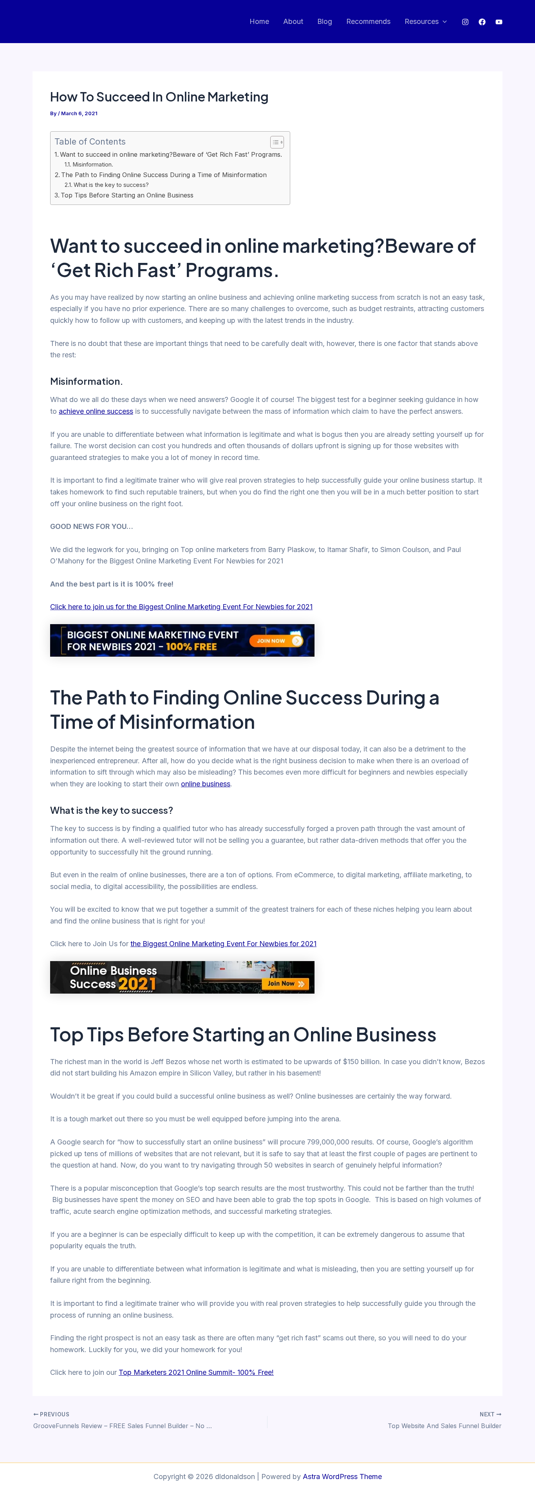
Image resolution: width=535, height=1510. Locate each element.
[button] (443, 21)
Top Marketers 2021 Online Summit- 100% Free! (196, 1372)
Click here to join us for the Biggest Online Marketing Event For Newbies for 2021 (181, 607)
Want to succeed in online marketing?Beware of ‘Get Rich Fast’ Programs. (171, 154)
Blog (324, 21)
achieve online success (96, 411)
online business (205, 784)
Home (259, 21)
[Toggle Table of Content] (273, 142)
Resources (422, 21)
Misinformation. (92, 164)
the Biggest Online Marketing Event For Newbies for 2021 (223, 944)
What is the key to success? (111, 184)
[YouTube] (498, 21)
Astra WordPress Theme (342, 1476)
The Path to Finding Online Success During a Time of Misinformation (164, 175)
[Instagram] (465, 21)
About (293, 21)
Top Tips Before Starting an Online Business (127, 195)
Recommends (368, 21)
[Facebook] (482, 21)
